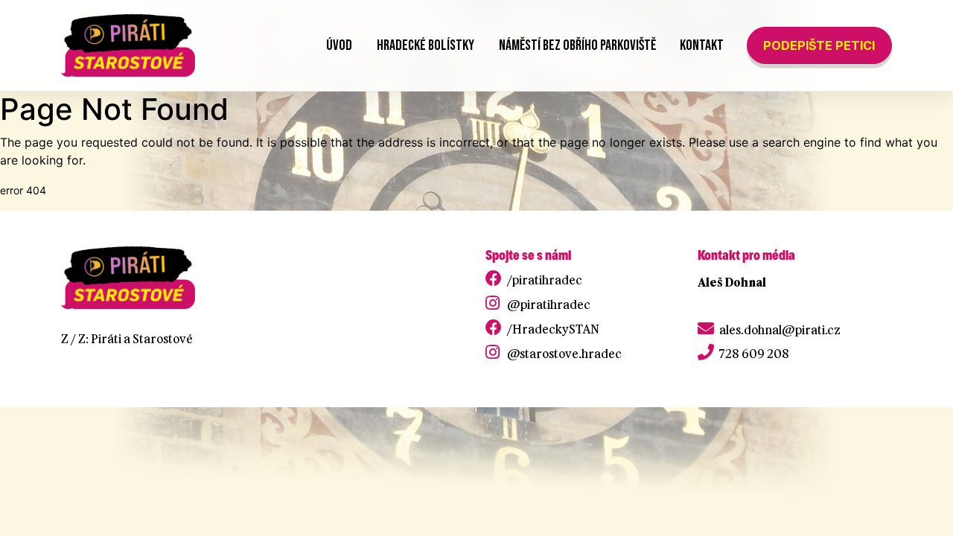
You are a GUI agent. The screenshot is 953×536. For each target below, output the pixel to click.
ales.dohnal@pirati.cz (780, 329)
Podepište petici (819, 45)
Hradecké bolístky (425, 45)
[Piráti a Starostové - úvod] (128, 45)
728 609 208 (754, 353)
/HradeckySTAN (553, 329)
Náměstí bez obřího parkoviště (577, 45)
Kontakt (702, 45)
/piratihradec (544, 279)
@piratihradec (548, 304)
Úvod (339, 45)
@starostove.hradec (564, 353)
